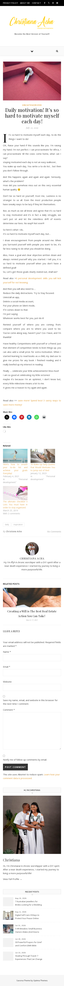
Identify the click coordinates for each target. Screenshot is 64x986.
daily (7, 524)
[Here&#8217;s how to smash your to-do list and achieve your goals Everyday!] (15, 456)
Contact (36, 3)
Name (7, 651)
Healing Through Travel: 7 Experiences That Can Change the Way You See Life (28, 957)
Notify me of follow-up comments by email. (25, 759)
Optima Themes (40, 980)
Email (6, 666)
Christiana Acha (14, 531)
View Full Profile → (12, 879)
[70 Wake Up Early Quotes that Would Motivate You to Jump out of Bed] (43, 456)
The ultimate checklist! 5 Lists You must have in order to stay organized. (15, 504)
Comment (9, 709)
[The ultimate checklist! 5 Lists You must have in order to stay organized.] (15, 493)
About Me (25, 3)
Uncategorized (32, 105)
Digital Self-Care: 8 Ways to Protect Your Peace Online (27, 917)
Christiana (11, 860)
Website (7, 681)
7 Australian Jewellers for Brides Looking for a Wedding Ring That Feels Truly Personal (28, 903)
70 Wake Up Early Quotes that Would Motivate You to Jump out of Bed (43, 467)
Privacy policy (10, 3)
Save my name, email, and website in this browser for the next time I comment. (30, 702)
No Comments (54, 531)
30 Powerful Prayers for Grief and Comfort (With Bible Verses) (28, 944)
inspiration (18, 524)
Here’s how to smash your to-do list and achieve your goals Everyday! (15, 469)
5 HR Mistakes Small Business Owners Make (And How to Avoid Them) (28, 930)
